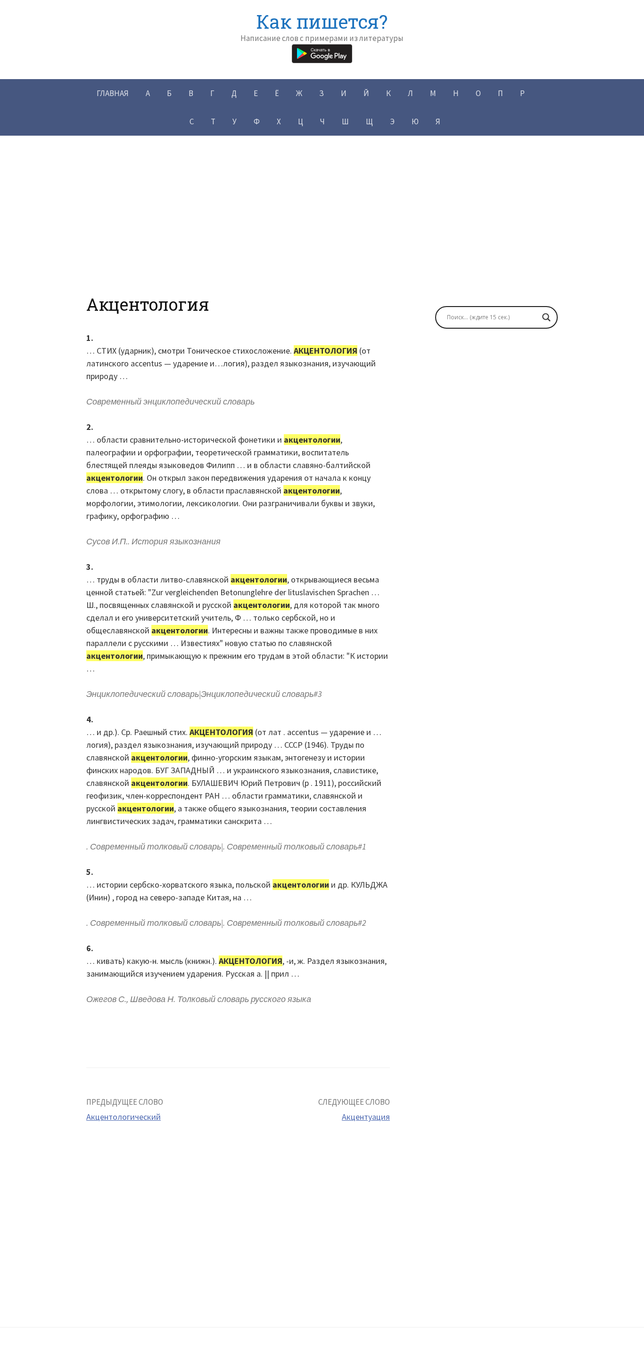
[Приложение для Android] (322, 52)
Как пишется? (321, 21)
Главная (113, 93)
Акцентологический (123, 1116)
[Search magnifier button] (546, 317)
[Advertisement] (322, 228)
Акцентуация (366, 1116)
